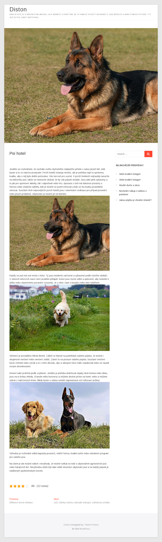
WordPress (85, 529)
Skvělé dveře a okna (129, 185)
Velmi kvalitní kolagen (130, 174)
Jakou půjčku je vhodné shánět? (135, 200)
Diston (18, 9)
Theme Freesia (91, 525)
